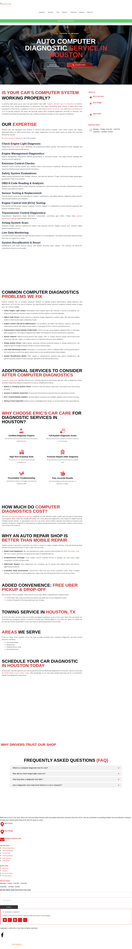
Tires (57, 12)
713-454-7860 (98, 106)
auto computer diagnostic (14, 138)
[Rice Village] (91, 103)
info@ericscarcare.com (12, 838)
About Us (90, 12)
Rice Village (97, 103)
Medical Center (47, 109)
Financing (73, 12)
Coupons (81, 12)
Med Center (97, 114)
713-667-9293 (8, 673)
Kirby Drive (33, 109)
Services (50, 12)
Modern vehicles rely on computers (60, 104)
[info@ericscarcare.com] (2, 839)
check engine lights (17, 147)
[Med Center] (91, 115)
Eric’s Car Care (58, 109)
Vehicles (64, 12)
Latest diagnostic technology (16, 460)
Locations (42, 12)
